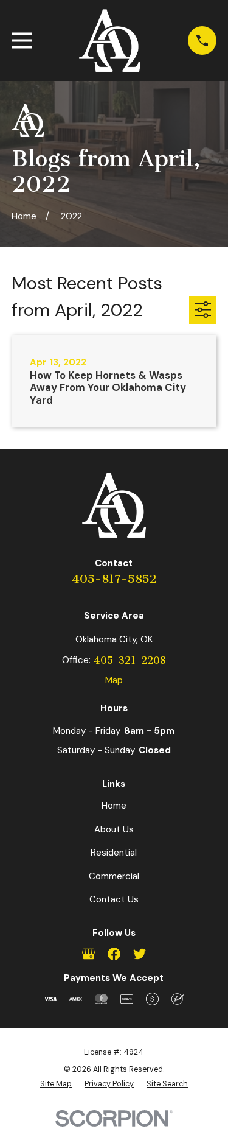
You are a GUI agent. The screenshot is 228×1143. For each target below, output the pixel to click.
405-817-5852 (114, 579)
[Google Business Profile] (88, 954)
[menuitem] (56, 1084)
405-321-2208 (130, 660)
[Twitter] (139, 954)
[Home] (109, 40)
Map (114, 680)
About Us (114, 829)
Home (114, 806)
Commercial (114, 876)
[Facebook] (114, 954)
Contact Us (114, 899)
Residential (114, 852)
